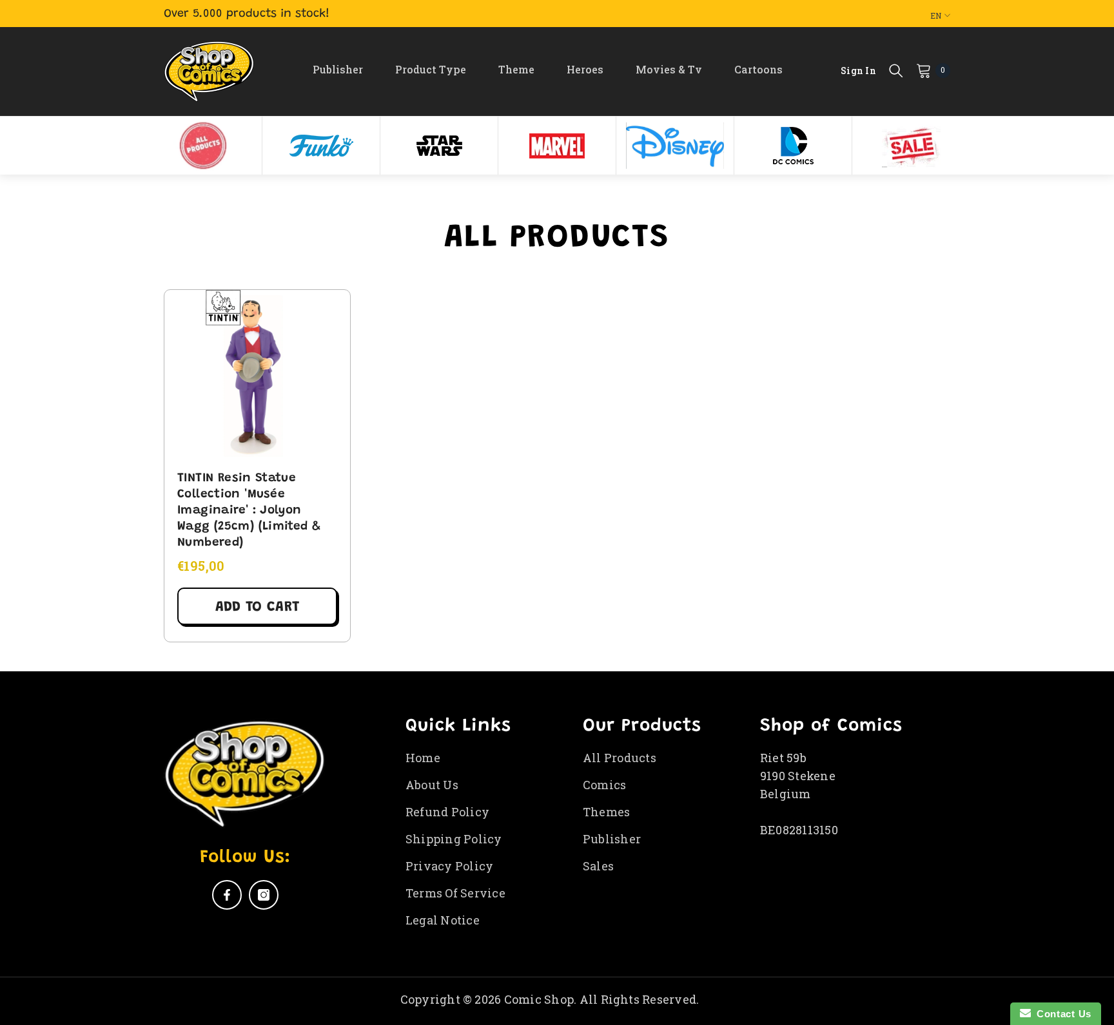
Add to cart (257, 607)
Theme (516, 69)
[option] (203, 146)
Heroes (585, 69)
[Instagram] (263, 895)
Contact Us (1061, 1013)
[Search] (896, 70)
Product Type (430, 69)
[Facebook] (227, 895)
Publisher (338, 69)
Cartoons (758, 69)
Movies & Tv (669, 69)
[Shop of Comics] (203, 146)
